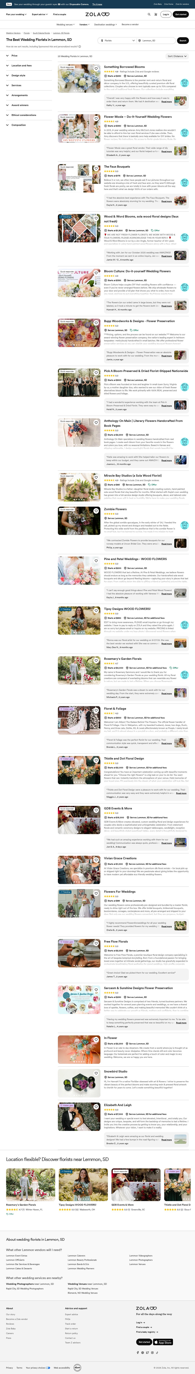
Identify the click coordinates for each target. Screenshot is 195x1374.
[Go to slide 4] (81, 91)
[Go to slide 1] (74, 91)
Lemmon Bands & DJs (78, 1264)
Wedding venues (65, 24)
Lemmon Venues (137, 1264)
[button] (133, 40)
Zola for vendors (182, 4)
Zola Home (168, 4)
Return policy (71, 1333)
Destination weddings (104, 24)
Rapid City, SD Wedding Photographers (24, 1288)
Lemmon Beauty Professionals (82, 1260)
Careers (10, 1333)
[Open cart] (155, 14)
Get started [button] (180, 14)
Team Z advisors (72, 1342)
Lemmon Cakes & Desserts (19, 1268)
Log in (139, 1322)
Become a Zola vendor (17, 1319)
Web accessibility (62, 1368)
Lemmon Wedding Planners (81, 1268)
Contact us (70, 1338)
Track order (70, 1324)
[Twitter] (147, 1353)
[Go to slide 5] (84, 91)
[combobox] (156, 40)
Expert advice (38, 14)
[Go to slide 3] (79, 91)
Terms (19, 1368)
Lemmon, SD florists (61, 33)
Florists (27, 33)
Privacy (9, 1368)
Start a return (71, 1328)
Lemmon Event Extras (16, 1255)
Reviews (10, 1324)
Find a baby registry (145, 1332)
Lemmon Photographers (140, 1260)
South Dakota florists (41, 33)
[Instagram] (152, 1353)
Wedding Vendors (13, 33)
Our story (10, 1314)
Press (8, 1338)
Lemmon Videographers (140, 1255)
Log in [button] (166, 14)
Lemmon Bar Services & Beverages (23, 1264)
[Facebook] (137, 1353)
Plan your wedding (15, 14)
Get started (144, 1342)
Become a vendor (130, 24)
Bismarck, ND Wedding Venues (83, 1293)
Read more (166, 101)
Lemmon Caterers (76, 1255)
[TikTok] (157, 1353)
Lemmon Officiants (15, 1260)
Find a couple (59, 14)
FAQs (67, 1319)
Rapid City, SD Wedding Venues (83, 1288)
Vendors (83, 24)
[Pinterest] (142, 1353)
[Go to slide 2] (76, 91)
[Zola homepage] (98, 14)
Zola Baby (158, 4)
